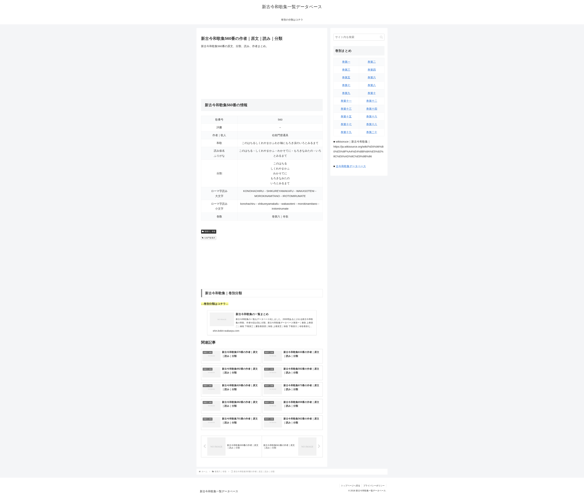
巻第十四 (371, 108)
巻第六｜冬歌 (209, 231)
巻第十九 (346, 132)
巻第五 (346, 77)
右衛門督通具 (209, 238)
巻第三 (346, 69)
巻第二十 (371, 132)
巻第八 (372, 85)
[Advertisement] (262, 73)
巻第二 (372, 61)
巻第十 (372, 93)
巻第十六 (371, 116)
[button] (381, 37)
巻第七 (346, 85)
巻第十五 (346, 116)
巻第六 (372, 77)
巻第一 (346, 61)
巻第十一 (346, 100)
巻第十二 (371, 100)
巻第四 (372, 69)
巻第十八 (371, 124)
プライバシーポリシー (374, 485)
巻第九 (346, 93)
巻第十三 (346, 108)
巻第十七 (346, 124)
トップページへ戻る (350, 485)
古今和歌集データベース (351, 166)
